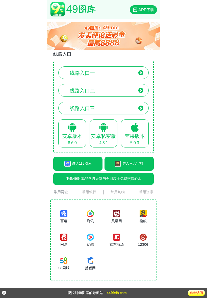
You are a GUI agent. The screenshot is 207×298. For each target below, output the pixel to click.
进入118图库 (82, 163)
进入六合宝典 (132, 163)
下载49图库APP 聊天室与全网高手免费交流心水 (103, 179)
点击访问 (196, 293)
